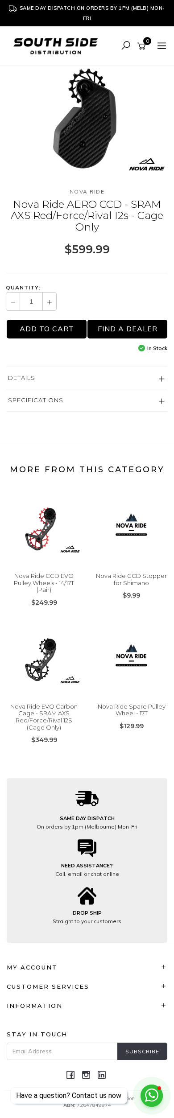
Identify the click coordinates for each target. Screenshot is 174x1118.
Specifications (35, 400)
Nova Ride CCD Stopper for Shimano (131, 579)
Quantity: (23, 287)
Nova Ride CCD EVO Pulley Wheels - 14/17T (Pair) (44, 582)
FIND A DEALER (127, 328)
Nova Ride (87, 191)
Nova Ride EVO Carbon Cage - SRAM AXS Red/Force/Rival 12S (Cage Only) (44, 717)
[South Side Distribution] (58, 45)
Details (21, 377)
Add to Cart (47, 328)
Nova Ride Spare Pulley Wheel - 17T (132, 710)
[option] (87, 119)
